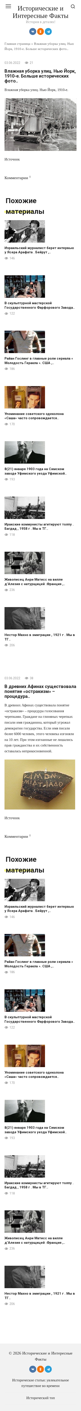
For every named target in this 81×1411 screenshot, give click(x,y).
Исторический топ (40, 1398)
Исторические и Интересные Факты (40, 11)
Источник (12, 159)
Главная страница (17, 44)
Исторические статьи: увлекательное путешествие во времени (40, 1383)
